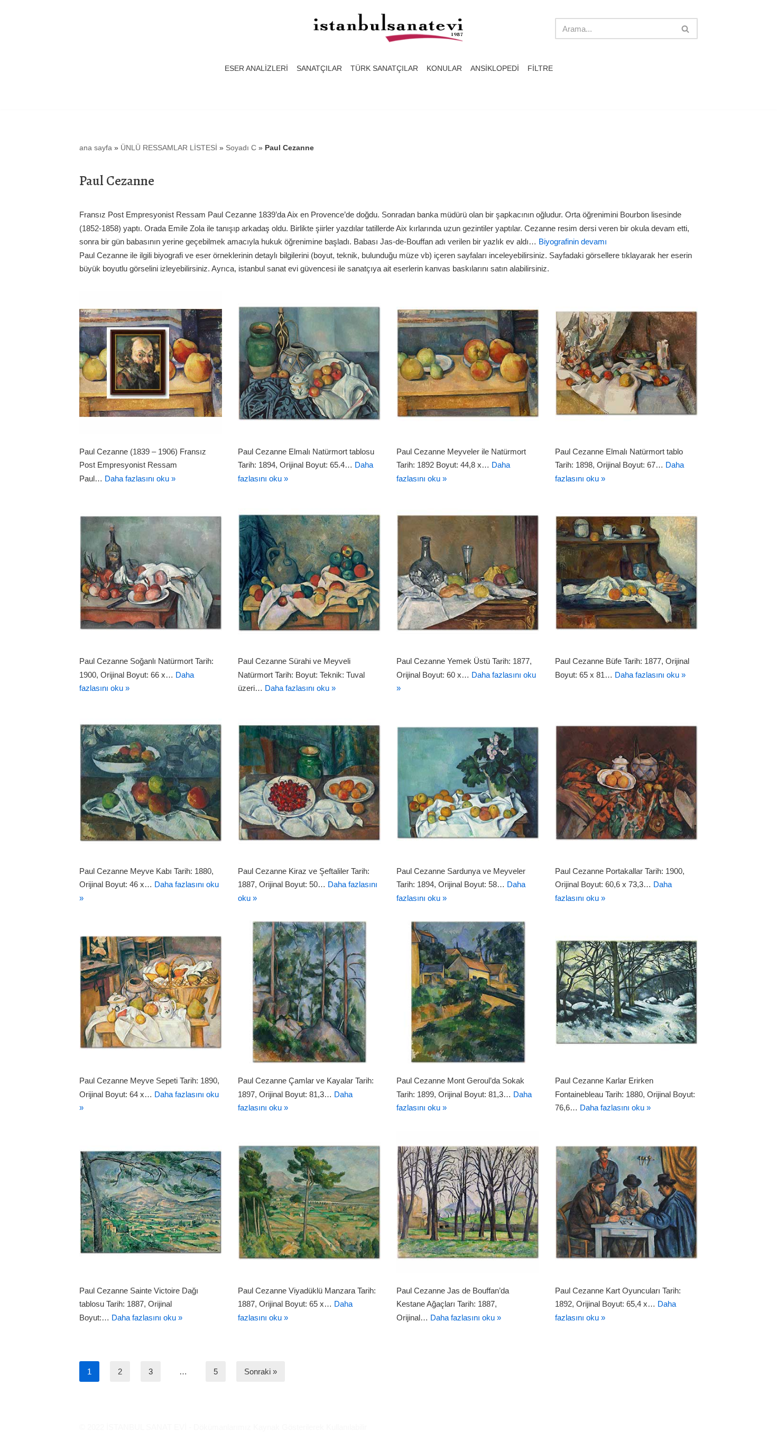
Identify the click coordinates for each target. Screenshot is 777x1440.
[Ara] (686, 28)
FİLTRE (540, 68)
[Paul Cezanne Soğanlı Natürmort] (150, 572)
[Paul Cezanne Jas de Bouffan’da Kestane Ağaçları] (467, 1202)
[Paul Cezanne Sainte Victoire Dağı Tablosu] (150, 1202)
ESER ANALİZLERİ (256, 68)
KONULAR (444, 68)
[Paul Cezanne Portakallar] (626, 782)
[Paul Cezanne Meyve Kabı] (150, 782)
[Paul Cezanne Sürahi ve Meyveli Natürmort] (309, 572)
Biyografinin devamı (573, 241)
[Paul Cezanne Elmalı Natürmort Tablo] (626, 362)
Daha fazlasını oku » (140, 478)
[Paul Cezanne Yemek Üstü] (467, 572)
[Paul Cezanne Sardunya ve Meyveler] (467, 782)
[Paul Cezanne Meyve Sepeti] (150, 991)
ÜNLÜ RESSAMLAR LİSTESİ (169, 147)
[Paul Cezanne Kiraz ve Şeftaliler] (309, 782)
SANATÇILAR (319, 68)
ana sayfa (95, 147)
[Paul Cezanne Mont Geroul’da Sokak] (467, 991)
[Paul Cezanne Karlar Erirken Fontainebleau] (626, 991)
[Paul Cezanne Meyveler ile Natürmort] (467, 362)
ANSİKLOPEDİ (494, 68)
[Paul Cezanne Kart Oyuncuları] (626, 1202)
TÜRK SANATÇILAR (384, 68)
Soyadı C (241, 147)
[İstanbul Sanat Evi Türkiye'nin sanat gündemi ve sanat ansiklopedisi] (388, 29)
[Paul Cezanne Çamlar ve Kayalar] (309, 991)
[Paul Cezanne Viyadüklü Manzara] (309, 1202)
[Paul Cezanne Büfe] (626, 572)
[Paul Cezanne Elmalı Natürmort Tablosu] (309, 362)
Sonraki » (260, 1371)
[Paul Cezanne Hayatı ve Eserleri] (150, 362)
